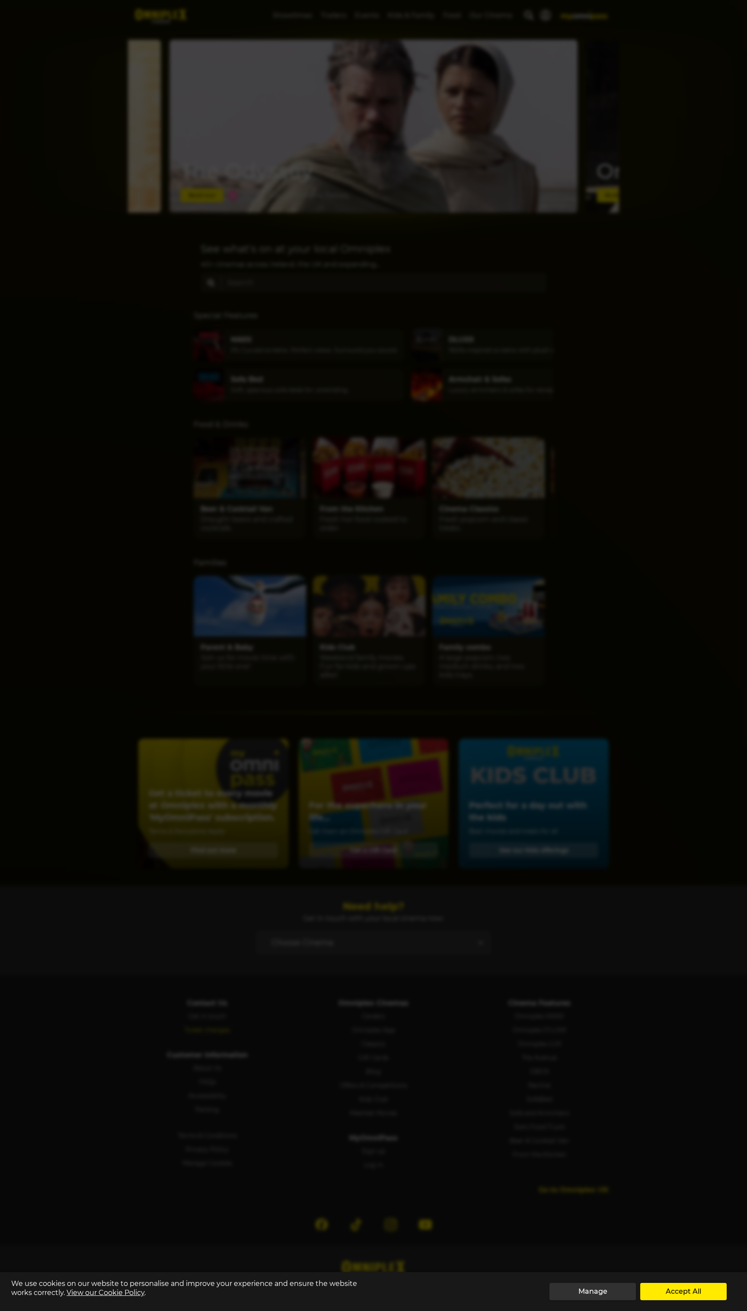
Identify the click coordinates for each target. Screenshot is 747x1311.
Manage (592, 1291)
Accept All (683, 1291)
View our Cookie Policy (105, 1293)
